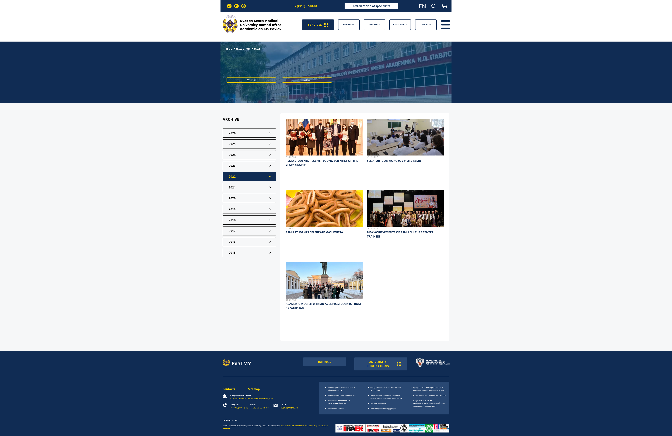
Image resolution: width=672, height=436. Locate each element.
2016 (232, 242)
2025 (232, 144)
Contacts (229, 389)
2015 (232, 253)
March (257, 49)
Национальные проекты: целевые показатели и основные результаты (386, 396)
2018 (232, 220)
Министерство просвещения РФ (341, 395)
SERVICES (315, 25)
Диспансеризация (378, 403)
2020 (232, 198)
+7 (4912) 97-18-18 (305, 6)
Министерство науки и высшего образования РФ (341, 388)
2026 (232, 133)
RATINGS (324, 362)
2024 (232, 155)
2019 (232, 209)
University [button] (348, 24)
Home (229, 49)
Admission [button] (374, 24)
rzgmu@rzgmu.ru (289, 406)
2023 (232, 166)
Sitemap (254, 389)
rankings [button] (306, 80)
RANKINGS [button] (251, 80)
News (239, 49)
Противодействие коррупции (383, 408)
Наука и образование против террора (429, 395)
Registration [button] (400, 24)
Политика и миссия (336, 408)
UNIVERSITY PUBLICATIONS (378, 364)
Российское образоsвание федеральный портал (339, 401)
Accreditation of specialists (371, 6)
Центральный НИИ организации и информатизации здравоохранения (428, 388)
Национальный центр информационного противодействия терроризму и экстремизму (429, 403)
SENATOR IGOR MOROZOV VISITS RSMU (394, 161)
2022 (248, 49)
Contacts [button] (426, 24)
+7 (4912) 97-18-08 (259, 406)
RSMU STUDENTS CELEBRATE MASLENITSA (314, 232)
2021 (232, 187)
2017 (232, 231)
